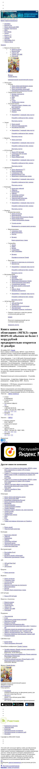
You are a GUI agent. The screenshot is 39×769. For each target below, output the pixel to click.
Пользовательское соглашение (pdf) (15, 732)
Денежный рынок (17, 196)
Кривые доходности (10, 28)
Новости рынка (16, 49)
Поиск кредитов (17, 139)
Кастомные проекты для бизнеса (22, 309)
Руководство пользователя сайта (14, 624)
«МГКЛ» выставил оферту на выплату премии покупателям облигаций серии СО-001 (18, 486)
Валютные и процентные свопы (22, 176)
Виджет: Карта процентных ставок (15, 590)
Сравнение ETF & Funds (19, 153)
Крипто (7, 35)
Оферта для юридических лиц (13, 632)
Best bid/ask (7, 32)
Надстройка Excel (9, 552)
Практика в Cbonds (10, 621)
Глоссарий (15, 56)
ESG (13, 99)
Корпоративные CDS (18, 174)
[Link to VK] (5, 713)
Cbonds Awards (16, 110)
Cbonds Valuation (9, 508)
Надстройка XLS (9, 40)
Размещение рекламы (11, 726)
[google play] (18, 705)
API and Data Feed (17, 303)
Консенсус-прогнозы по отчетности (23, 262)
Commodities (15, 249)
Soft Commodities (17, 251)
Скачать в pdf (27, 631)
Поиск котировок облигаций (20, 89)
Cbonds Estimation (9, 505)
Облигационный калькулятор (21, 282)
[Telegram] (4, 440)
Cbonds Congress (22, 646)
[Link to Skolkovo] (10, 722)
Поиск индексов (17, 213)
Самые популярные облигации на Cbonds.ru (18, 521)
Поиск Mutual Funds (18, 157)
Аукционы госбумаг (18, 195)
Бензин (14, 248)
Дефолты (14, 190)
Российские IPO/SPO (18, 127)
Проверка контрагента (18, 290)
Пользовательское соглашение (13, 730)
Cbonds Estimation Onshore (12, 506)
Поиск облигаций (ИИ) (11, 27)
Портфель (7, 23)
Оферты (14, 193)
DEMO (10, 317)
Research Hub (16, 51)
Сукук (14, 100)
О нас (6, 618)
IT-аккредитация (9, 635)
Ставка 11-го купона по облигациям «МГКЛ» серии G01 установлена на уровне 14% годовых (20, 481)
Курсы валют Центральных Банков (22, 217)
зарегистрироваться (14, 762)
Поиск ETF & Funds (18, 152)
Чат (13, 287)
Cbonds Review (9, 605)
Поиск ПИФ (15, 155)
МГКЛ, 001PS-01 (13, 393)
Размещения (15, 191)
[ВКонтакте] (2, 440)
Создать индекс (9, 582)
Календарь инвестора (18, 199)
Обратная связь (9, 727)
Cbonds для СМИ (17, 54)
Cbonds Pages (16, 108)
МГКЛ (10, 417)
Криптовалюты (16, 215)
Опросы (14, 111)
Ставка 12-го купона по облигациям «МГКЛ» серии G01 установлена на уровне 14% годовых (20, 469)
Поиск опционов (17, 171)
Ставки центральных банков (20, 220)
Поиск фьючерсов (18, 169)
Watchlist (7, 38)
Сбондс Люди (8, 42)
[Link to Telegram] (5, 709)
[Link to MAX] (5, 715)
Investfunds (7, 691)
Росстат (14, 234)
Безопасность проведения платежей (15, 619)
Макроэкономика (17, 232)
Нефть (14, 246)
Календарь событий (18, 188)
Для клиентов (8, 616)
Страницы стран (17, 231)
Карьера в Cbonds (9, 622)
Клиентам (7, 729)
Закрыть (3, 45)
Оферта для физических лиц (13, 631)
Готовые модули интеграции (20, 306)
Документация (16, 308)
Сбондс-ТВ (7, 37)
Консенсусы (8, 25)
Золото (6, 33)
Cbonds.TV (4, 442)
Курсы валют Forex (17, 218)
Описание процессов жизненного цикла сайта (18, 629)
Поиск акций (16, 124)
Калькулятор (8, 641)
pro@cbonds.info (6, 686)
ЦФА (6, 30)
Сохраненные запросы (19, 284)
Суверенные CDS (17, 173)
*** (5, 405)
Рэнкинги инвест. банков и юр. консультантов (18, 510)
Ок (2, 761)
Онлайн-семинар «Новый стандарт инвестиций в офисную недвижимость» (19, 650)
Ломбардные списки (18, 102)
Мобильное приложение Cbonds (22, 281)
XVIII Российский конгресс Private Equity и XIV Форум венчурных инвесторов (19, 659)
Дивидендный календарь (19, 125)
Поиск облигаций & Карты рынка (22, 86)
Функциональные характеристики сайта (16, 626)
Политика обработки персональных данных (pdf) (19, 634)
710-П (6, 565)
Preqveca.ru (7, 699)
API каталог (15, 304)
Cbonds (13, 350)
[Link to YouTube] (5, 711)
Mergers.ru (7, 695)
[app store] (6, 705)
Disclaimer (7, 734)
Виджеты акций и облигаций (21, 286)
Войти (3, 20)
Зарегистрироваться (11, 20)
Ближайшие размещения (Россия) (22, 90)
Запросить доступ (13, 325)
